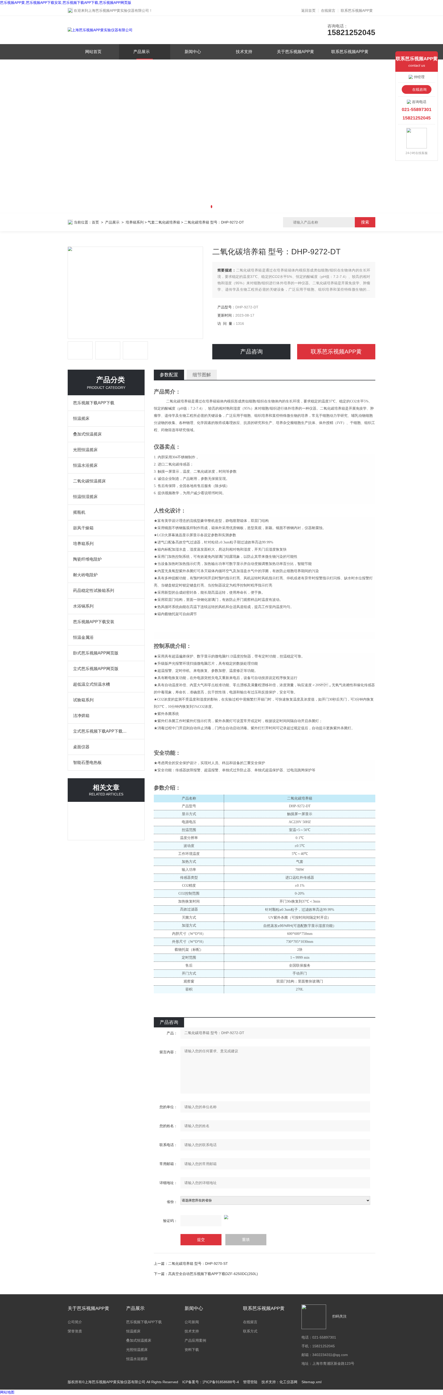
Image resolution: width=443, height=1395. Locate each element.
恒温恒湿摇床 (85, 496)
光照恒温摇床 (85, 450)
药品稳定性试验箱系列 (93, 590)
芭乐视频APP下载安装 (93, 622)
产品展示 (141, 51)
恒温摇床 (81, 418)
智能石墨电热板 (87, 762)
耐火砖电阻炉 (85, 575)
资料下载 (192, 1350)
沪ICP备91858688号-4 (221, 1382)
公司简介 (75, 1322)
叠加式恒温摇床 (87, 434)
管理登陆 (250, 1382)
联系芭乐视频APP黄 (357, 10)
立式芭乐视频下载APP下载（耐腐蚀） (101, 731)
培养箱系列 (135, 222)
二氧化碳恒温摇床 (89, 481)
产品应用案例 (195, 1340)
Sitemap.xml (311, 1382)
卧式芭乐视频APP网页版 (95, 653)
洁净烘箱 (81, 715)
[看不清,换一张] (264, 1217)
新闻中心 (193, 51)
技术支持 (244, 51)
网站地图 (7, 1392)
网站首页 (93, 51)
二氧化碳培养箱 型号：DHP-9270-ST (198, 1263)
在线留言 (328, 10)
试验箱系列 (83, 700)
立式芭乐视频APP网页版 (95, 668)
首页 (95, 222)
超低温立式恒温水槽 (91, 684)
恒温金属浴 (83, 637)
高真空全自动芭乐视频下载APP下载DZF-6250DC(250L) (213, 1274)
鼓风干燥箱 (83, 528)
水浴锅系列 (83, 606)
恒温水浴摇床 (85, 465)
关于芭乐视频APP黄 (295, 51)
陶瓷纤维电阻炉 (87, 559)
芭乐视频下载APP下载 (93, 403)
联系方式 (250, 1331)
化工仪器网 (288, 1382)
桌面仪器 (81, 747)
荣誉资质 (75, 1331)
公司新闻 (192, 1322)
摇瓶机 (79, 512)
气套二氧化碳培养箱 (164, 222)
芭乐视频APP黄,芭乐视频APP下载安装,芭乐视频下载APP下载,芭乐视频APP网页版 (65, 3)
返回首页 (308, 10)
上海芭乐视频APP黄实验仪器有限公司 (118, 10)
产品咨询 (251, 351)
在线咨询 (419, 89)
